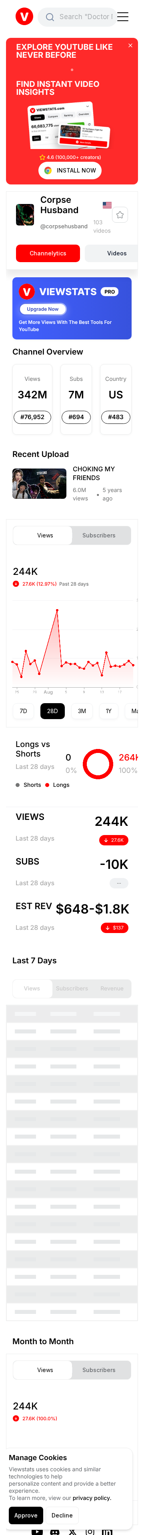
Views (45, 535)
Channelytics (48, 252)
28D (52, 711)
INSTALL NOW (76, 170)
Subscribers (99, 535)
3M (82, 711)
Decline (62, 1515)
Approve (26, 1515)
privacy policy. (92, 1498)
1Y (109, 711)
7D (23, 711)
